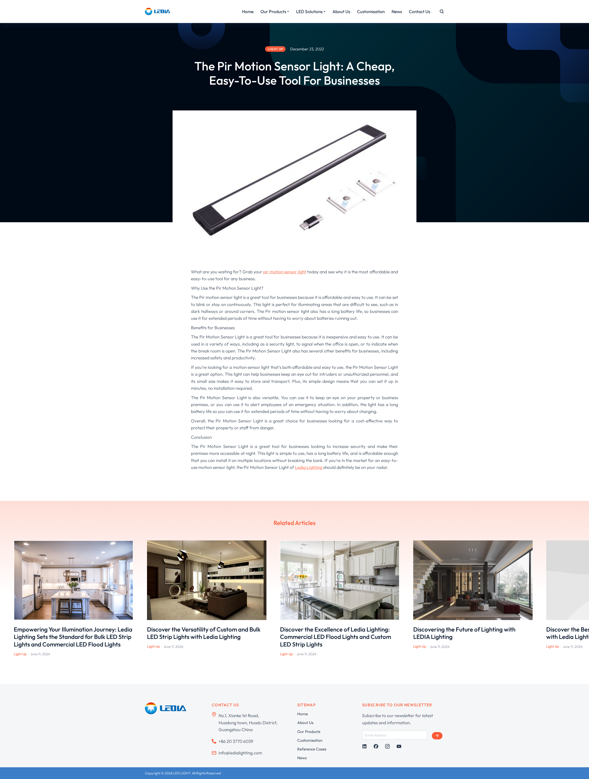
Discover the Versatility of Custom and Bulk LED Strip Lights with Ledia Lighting (203, 633)
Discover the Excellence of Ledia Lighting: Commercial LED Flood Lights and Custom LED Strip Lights (335, 637)
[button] (7, 598)
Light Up (20, 654)
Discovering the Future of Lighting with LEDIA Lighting (464, 633)
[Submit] (437, 735)
